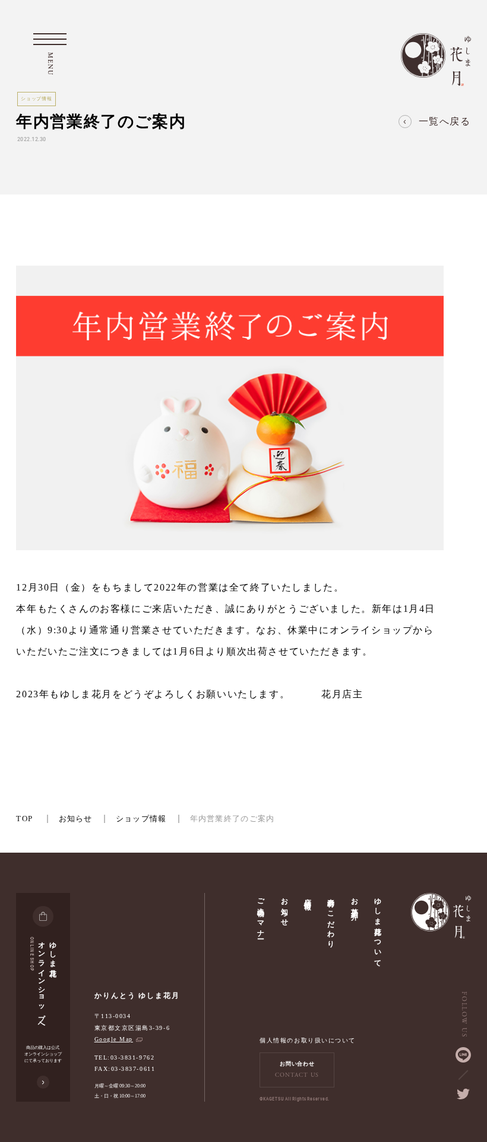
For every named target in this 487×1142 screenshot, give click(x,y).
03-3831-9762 (132, 1057)
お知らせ (76, 818)
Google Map (113, 1039)
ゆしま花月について (378, 928)
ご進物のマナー (261, 914)
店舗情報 (307, 896)
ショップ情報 (141, 818)
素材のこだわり (331, 919)
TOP (24, 818)
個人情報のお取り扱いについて (307, 1040)
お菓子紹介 (354, 900)
